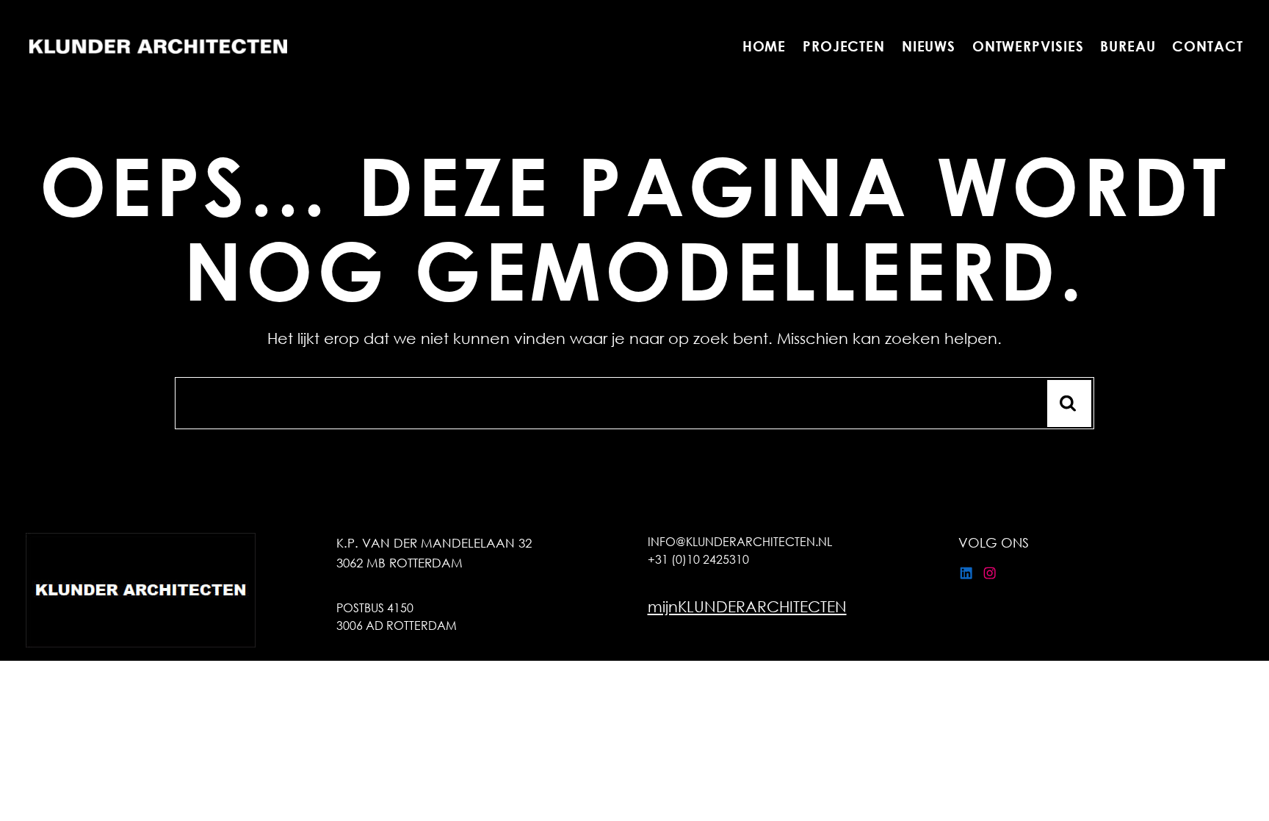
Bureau (1128, 45)
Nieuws (929, 45)
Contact (1207, 45)
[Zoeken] (1069, 403)
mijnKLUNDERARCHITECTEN (747, 606)
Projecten (844, 45)
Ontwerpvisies (1028, 45)
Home (764, 45)
